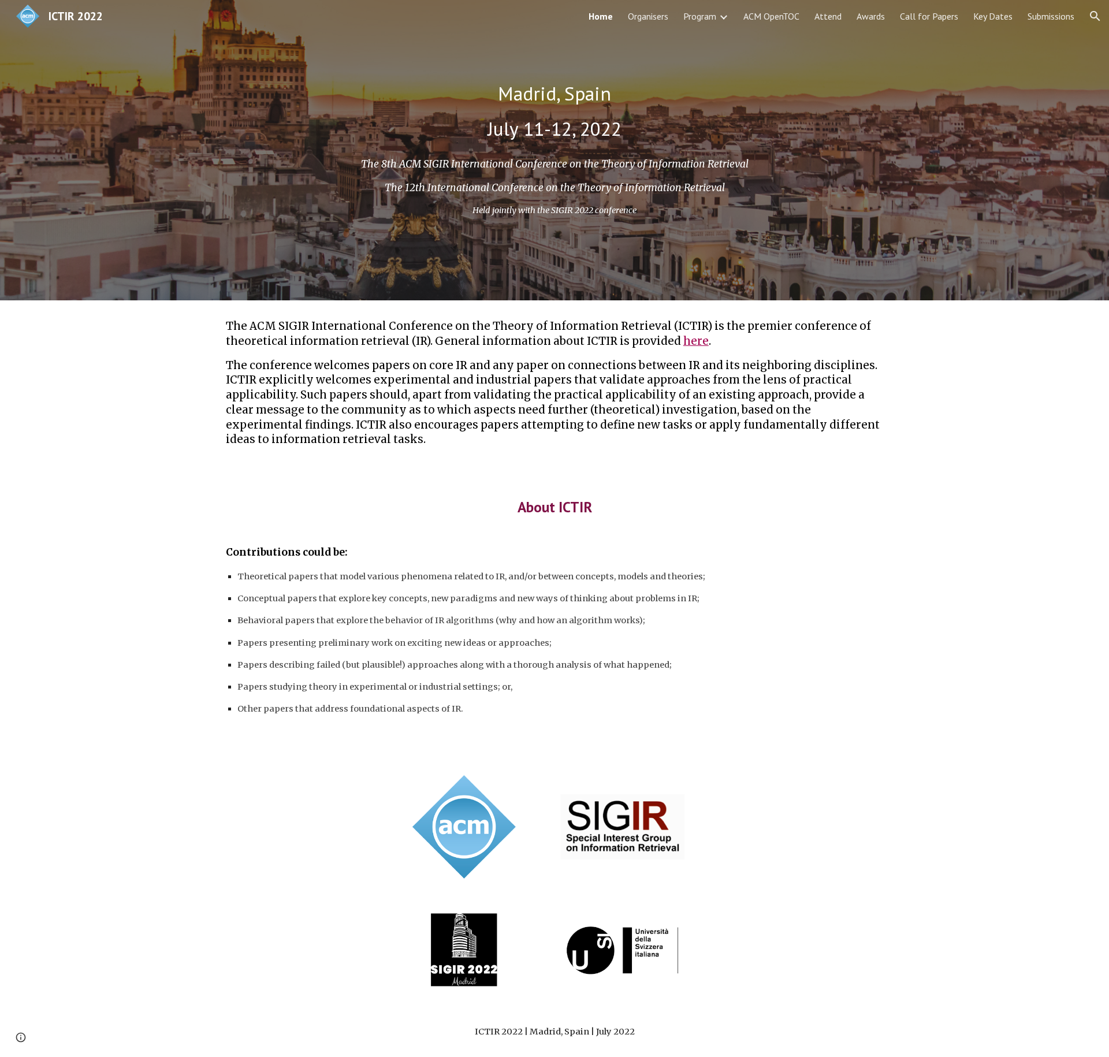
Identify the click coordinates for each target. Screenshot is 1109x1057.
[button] (1095, 16)
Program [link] (699, 16)
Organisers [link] (648, 16)
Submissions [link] (1051, 16)
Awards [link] (871, 16)
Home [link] (601, 16)
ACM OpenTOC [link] (771, 16)
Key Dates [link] (993, 16)
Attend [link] (828, 16)
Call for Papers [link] (929, 16)
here (696, 341)
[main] (554, 111)
